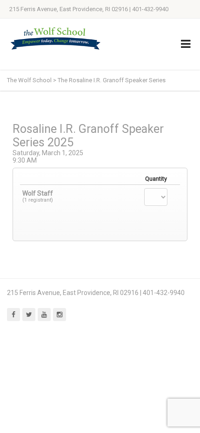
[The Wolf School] (55, 38)
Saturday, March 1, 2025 (48, 153)
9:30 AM (25, 160)
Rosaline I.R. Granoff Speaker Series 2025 (88, 135)
